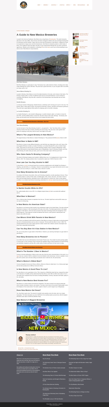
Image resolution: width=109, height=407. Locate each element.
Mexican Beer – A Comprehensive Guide (26, 347)
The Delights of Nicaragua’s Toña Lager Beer (84, 60)
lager (18, 256)
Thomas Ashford (31, 335)
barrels (57, 137)
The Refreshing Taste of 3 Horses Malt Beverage (54, 375)
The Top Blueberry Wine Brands (76, 384)
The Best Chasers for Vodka (75, 367)
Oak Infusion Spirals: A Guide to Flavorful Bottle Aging (84, 54)
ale (49, 191)
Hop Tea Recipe (46, 358)
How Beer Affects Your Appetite (50, 371)
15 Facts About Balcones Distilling (51, 384)
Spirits (68, 4)
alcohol (26, 165)
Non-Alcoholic (81, 4)
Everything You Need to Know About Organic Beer (28, 349)
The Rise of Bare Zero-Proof (75, 395)
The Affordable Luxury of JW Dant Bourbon (53, 399)
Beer (39, 4)
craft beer (50, 180)
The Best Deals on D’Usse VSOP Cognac (78, 375)
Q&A (88, 4)
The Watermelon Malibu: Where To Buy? (78, 371)
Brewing (46, 4)
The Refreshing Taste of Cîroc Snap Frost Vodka (80, 358)
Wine (74, 4)
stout (48, 47)
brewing (52, 39)
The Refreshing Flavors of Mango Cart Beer (79, 392)
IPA (42, 47)
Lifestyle (62, 4)
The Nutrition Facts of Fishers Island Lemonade (54, 367)
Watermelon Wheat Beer (74, 388)
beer (55, 39)
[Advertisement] (54, 19)
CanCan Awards (20, 30)
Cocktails (53, 4)
